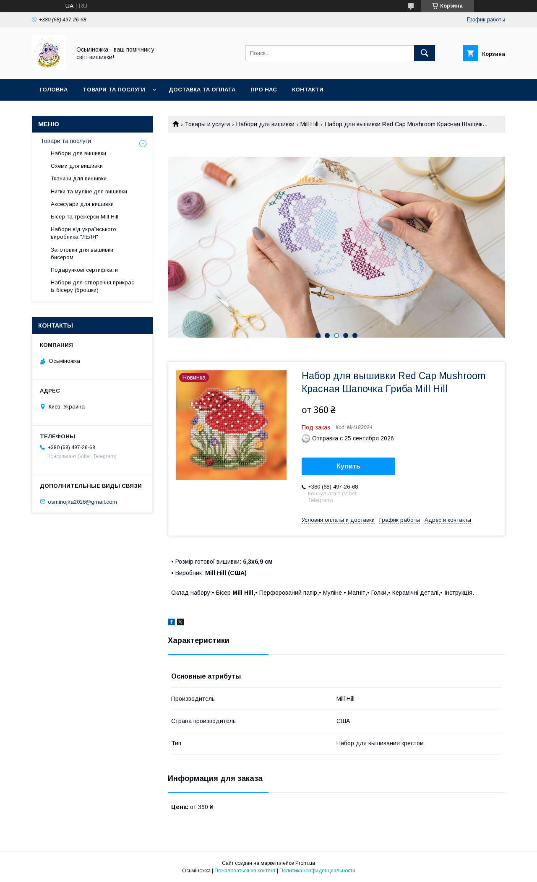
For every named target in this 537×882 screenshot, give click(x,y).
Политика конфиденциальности (317, 871)
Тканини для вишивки (79, 178)
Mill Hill (309, 124)
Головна (53, 89)
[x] (180, 623)
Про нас (263, 89)
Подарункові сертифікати (84, 270)
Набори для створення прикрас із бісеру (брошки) (92, 286)
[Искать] (424, 53)
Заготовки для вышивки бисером (82, 253)
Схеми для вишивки (77, 166)
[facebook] (171, 623)
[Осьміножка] (49, 68)
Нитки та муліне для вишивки (89, 191)
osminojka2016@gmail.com (82, 501)
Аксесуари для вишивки (82, 204)
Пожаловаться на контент (245, 871)
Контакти (307, 89)
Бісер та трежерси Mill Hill (84, 216)
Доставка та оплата (202, 89)
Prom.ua (305, 863)
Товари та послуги (114, 89)
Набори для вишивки (265, 124)
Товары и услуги (207, 124)
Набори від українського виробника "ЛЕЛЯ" (83, 233)
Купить (348, 466)
